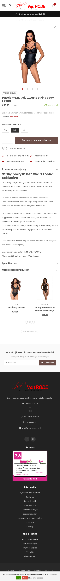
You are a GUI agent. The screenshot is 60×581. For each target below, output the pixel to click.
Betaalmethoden (30, 514)
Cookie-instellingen (30, 509)
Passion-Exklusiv (9, 93)
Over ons (30, 522)
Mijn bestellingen (30, 543)
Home (17, 20)
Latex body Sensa (15, 307)
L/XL (15, 130)
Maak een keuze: (11, 124)
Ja (19, 578)
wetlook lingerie (30, 331)
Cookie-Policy (30, 505)
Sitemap (30, 526)
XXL (24, 130)
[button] (22, 89)
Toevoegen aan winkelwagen (36, 140)
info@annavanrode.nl (31, 428)
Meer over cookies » (36, 578)
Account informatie (30, 539)
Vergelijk (30, 552)
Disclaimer (30, 497)
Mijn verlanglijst (30, 548)
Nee (24, 578)
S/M (5, 130)
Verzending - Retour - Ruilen (30, 518)
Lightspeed (48, 570)
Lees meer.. (14, 116)
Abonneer (49, 362)
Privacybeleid (30, 501)
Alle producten (30, 556)
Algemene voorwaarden (30, 492)
